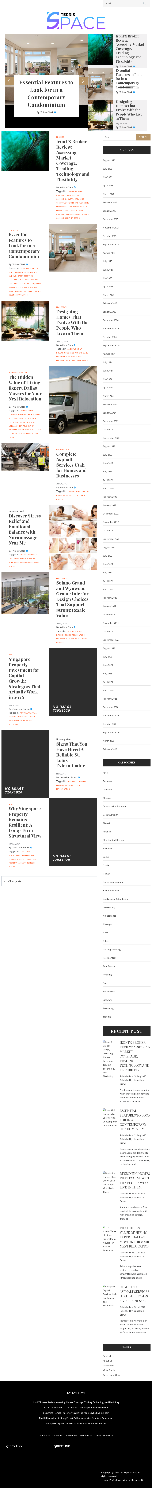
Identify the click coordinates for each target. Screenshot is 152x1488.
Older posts (14, 881)
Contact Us (108, 1356)
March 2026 (108, 194)
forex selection (64, 206)
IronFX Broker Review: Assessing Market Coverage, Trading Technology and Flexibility (130, 48)
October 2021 (110, 631)
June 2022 (108, 564)
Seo (105, 983)
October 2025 (110, 236)
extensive (73, 203)
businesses (61, 495)
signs (70, 785)
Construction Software (114, 806)
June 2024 (108, 370)
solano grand (63, 639)
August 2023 (109, 446)
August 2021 (109, 648)
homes (59, 499)
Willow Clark (47, 112)
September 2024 (111, 345)
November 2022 (111, 522)
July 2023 (107, 454)
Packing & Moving (112, 949)
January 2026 (109, 210)
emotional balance (18, 558)
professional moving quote (23, 430)
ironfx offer (69, 210)
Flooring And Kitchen (113, 840)
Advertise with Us (111, 1374)
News (11, 654)
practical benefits (23, 283)
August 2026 (109, 160)
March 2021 (108, 690)
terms (77, 218)
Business (107, 781)
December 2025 (110, 219)
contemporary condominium (23, 272)
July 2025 (107, 261)
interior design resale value (70, 635)
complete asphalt (76, 495)
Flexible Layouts (64, 360)
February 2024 (110, 404)
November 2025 (111, 227)
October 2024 (110, 337)
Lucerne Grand (80, 360)
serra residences (30, 287)
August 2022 (109, 547)
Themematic (137, 1479)
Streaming (108, 1008)
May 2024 (107, 379)
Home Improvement (18, 372)
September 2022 (111, 538)
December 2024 (110, 320)
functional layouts (28, 280)
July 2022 (107, 555)
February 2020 (110, 749)
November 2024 (111, 328)
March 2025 (108, 294)
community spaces (29, 268)
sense (19, 287)
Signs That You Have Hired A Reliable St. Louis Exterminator (71, 755)
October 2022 (110, 530)
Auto (105, 772)
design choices (75, 631)
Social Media (109, 991)
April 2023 (108, 480)
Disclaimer (108, 1365)
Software (107, 999)
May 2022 (107, 572)
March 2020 (108, 740)
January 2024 (109, 412)
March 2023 (108, 488)
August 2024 (109, 353)
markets (79, 214)
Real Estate (14, 230)
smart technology (18, 291)
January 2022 (109, 606)
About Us (107, 1360)
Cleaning (107, 797)
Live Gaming (109, 907)
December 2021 (110, 614)
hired (70, 781)
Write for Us (109, 1370)
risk (39, 430)
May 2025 (107, 278)
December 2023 (110, 421)
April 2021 (108, 681)
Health (31, 558)
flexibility (84, 203)
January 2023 (109, 505)
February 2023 (110, 496)
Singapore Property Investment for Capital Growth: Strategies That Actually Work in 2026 (25, 678)
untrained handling (25, 433)
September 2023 (111, 437)
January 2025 (109, 311)
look (11, 283)
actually (24, 713)
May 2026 (107, 177)
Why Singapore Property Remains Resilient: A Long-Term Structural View (25, 822)
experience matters (18, 414)
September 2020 (111, 732)
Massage (107, 924)
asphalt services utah (78, 491)
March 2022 (108, 589)
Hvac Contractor (111, 890)
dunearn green (16, 276)
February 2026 (110, 202)
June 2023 (108, 463)
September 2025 (111, 244)
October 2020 (110, 723)
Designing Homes (74, 357)
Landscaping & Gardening (116, 898)
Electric (107, 823)
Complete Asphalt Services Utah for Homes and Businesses (71, 465)
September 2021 (111, 639)
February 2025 (110, 303)
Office (106, 940)
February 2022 (110, 597)
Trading (107, 1016)
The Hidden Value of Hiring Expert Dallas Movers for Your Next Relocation (25, 388)
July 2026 (107, 168)
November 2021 (111, 623)
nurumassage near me (19, 562)
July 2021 (107, 656)
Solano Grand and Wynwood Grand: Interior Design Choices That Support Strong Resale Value (72, 599)
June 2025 (108, 269)
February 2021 (110, 698)
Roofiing (107, 974)
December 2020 (110, 707)
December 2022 (110, 513)
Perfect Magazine (118, 1479)
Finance (60, 137)
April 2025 (108, 286)
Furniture (107, 848)
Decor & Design (110, 814)
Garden (106, 865)
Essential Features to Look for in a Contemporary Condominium (24, 245)
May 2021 (107, 673)
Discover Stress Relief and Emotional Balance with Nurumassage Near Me (25, 529)
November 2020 (111, 715)
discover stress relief (31, 555)
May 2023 (107, 471)
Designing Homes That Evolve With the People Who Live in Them (129, 110)
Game (106, 856)
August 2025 (109, 252)
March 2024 (108, 395)
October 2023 (110, 429)
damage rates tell (29, 411)
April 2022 (108, 580)
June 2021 (108, 665)
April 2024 (108, 387)
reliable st (61, 785)
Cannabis (107, 789)
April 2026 (108, 185)
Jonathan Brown (21, 708)
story (11, 433)
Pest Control (80, 781)
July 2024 (107, 362)
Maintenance (62, 449)
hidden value (22, 418)
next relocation (26, 426)
